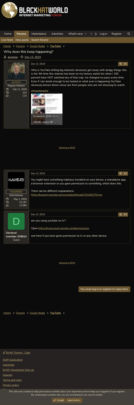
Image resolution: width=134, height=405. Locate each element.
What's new (75, 34)
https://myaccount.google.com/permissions (63, 228)
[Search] (129, 34)
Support (7, 375)
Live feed (7, 40)
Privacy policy (11, 385)
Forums (21, 34)
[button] (85, 34)
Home (8, 34)
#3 (125, 214)
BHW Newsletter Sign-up (18, 370)
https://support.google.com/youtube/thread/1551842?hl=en (66, 195)
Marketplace (38, 34)
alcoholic (13, 57)
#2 (125, 173)
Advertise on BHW (67, 147)
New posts (22, 40)
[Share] (120, 64)
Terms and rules (12, 380)
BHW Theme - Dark (17, 352)
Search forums (39, 40)
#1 (125, 64)
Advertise (57, 34)
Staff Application (13, 360)
